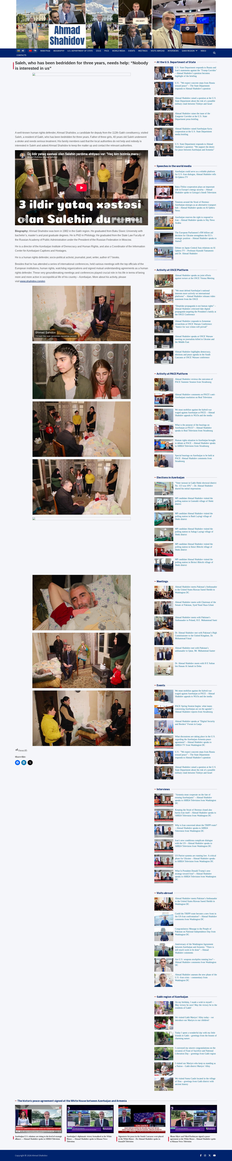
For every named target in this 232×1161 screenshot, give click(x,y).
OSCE (98, 50)
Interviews (173, 50)
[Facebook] (201, 1155)
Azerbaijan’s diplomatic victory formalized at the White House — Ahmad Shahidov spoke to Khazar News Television (89, 1138)
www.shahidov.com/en (32, 281)
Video (203, 50)
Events (131, 50)
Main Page (45, 50)
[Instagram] (205, 1155)
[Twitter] (209, 1155)
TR (35, 50)
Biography (59, 50)
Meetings (143, 50)
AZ (23, 50)
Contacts (21, 55)
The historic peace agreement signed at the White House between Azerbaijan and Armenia (72, 1101)
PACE (106, 50)
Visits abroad (158, 50)
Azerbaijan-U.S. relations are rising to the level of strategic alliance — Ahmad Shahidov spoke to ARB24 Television (38, 1137)
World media (118, 50)
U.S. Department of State (80, 50)
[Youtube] (214, 1155)
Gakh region (188, 50)
